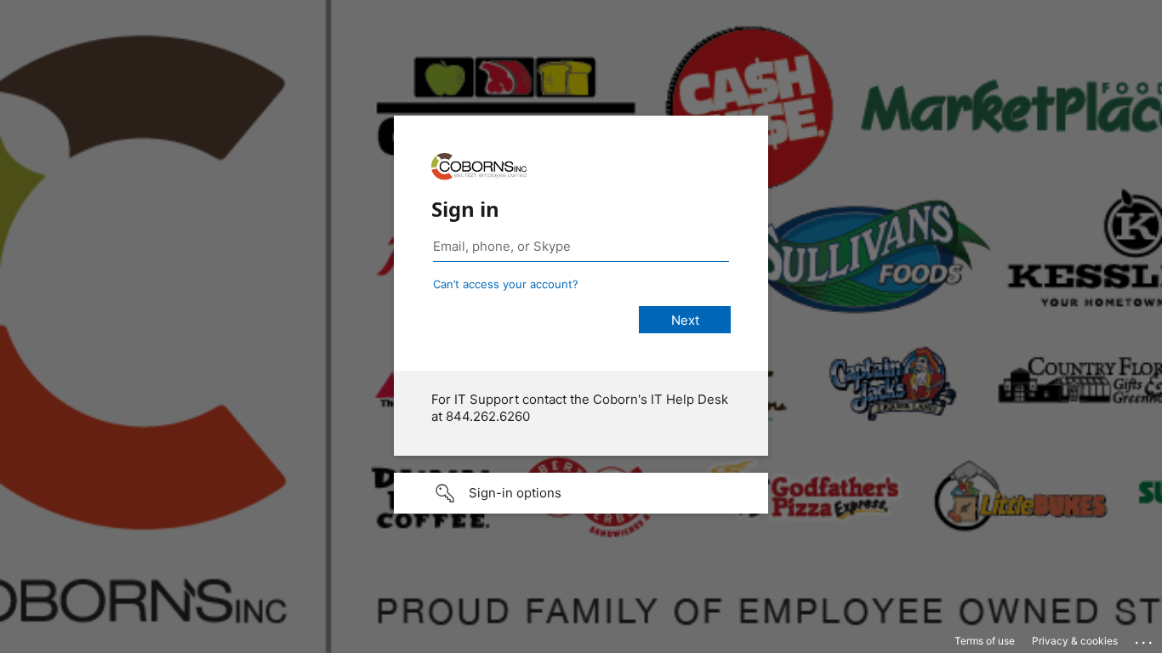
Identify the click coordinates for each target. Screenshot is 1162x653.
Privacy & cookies (1075, 640)
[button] (581, 493)
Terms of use (984, 640)
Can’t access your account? (505, 284)
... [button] (1145, 638)
